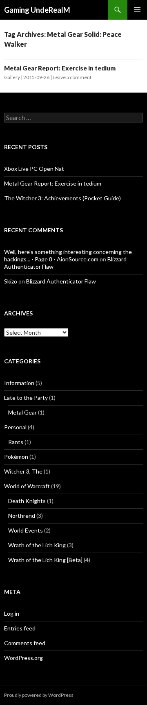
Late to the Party (26, 397)
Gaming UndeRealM (37, 9)
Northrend (21, 515)
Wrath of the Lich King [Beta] (45, 559)
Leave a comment (72, 77)
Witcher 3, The (23, 471)
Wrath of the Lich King (37, 545)
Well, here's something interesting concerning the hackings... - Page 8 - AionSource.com (68, 255)
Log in (11, 613)
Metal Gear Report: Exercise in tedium (60, 68)
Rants (15, 441)
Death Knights (27, 500)
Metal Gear (22, 412)
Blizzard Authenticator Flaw (61, 281)
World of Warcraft (27, 486)
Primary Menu (137, 10)
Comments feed (24, 642)
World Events (25, 530)
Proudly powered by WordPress (39, 695)
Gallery (12, 77)
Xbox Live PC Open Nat (34, 168)
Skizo (10, 281)
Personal (15, 427)
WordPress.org (23, 657)
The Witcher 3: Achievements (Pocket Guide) (62, 198)
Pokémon (16, 456)
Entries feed (20, 628)
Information (19, 382)
